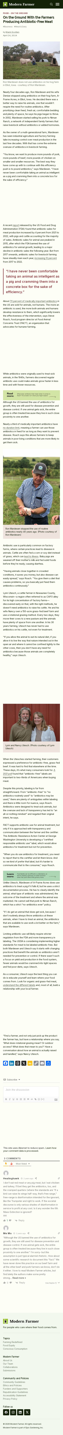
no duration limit (11, 427)
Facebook (6, 1412)
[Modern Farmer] (18, 4)
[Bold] (6, 1099)
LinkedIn (20, 1412)
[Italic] (9, 1099)
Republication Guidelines (15, 1392)
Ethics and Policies (12, 1385)
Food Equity (9, 1345)
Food (6, 13)
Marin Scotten (12, 32)
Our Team (8, 1363)
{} (39, 1099)
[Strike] (17, 1099)
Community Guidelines (14, 1382)
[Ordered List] (20, 1099)
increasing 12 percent (46, 258)
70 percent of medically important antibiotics (33, 301)
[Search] (51, 4)
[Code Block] (31, 1099)
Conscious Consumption (15, 1348)
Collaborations (10, 1367)
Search (51, 4)
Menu (57, 4)
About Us (7, 1360)
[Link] (35, 1099)
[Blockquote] (28, 1099)
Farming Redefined (12, 1342)
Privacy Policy (10, 1398)
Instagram (13, 1412)
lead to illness (31, 556)
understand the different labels (19, 985)
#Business (8, 27)
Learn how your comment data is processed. (29, 1149)
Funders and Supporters (15, 1388)
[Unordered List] (24, 1099)
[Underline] (13, 1099)
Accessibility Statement (14, 1395)
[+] (42, 1099)
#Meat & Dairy (20, 27)
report (16, 225)
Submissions (9, 1370)
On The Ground (19, 13)
